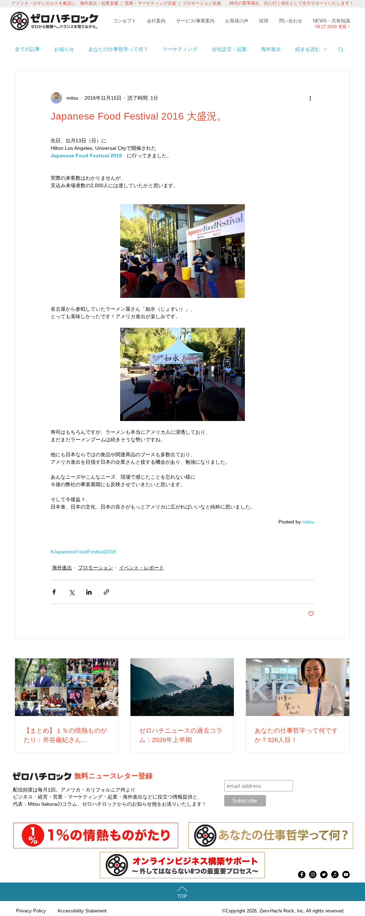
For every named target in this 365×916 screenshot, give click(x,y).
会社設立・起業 (229, 49)
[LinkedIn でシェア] (89, 592)
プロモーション (95, 567)
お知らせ (64, 49)
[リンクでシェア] (106, 592)
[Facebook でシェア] (54, 592)
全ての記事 (27, 49)
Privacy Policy (31, 911)
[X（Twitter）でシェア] (71, 592)
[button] (341, 49)
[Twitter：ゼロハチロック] (324, 874)
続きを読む (307, 49)
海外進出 (271, 49)
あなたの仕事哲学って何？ (118, 49)
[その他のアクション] (310, 98)
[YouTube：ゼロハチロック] (346, 874)
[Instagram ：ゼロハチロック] (313, 874)
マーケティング (180, 49)
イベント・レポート (141, 567)
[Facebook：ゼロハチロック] (301, 874)
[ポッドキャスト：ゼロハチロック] (335, 874)
